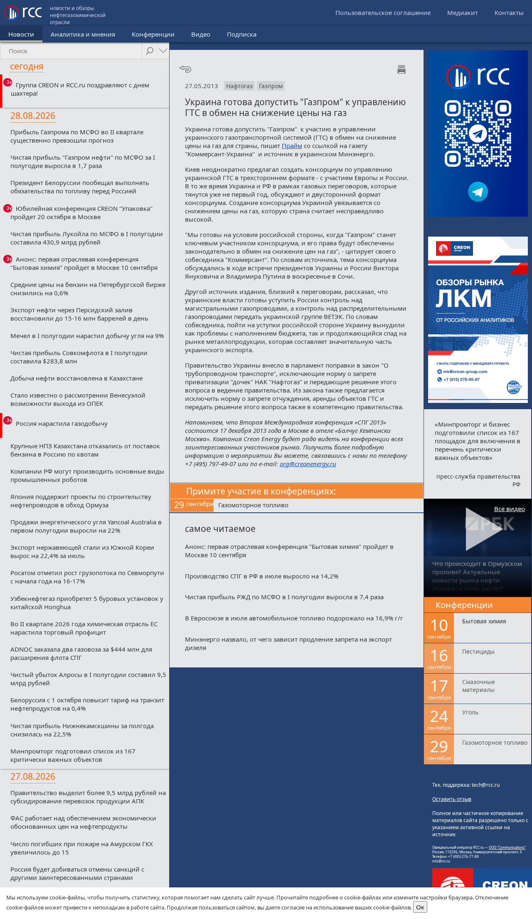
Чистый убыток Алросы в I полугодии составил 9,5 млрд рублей (88, 678)
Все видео (509, 508)
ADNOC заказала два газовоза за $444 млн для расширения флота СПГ (81, 653)
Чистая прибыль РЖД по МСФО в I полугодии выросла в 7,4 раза (284, 597)
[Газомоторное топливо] (318, 505)
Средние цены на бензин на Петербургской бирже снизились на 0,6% (87, 288)
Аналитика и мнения (83, 34)
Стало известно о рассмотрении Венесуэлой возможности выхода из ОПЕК (77, 399)
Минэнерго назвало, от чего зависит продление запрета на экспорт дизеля (288, 643)
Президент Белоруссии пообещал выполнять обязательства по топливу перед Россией (79, 186)
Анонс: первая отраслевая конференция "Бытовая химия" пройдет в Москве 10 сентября (84, 263)
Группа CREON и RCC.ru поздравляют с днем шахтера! (80, 89)
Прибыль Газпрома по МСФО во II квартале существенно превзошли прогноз (76, 136)
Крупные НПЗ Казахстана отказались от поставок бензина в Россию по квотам (85, 450)
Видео (200, 34)
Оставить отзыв (451, 799)
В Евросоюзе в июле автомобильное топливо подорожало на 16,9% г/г (294, 618)
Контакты (509, 12)
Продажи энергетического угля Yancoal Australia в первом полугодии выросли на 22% (86, 526)
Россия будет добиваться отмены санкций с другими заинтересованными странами (77, 873)
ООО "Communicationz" (507, 847)
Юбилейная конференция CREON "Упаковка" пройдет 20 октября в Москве (81, 212)
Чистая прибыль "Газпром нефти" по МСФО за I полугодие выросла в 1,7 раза (82, 161)
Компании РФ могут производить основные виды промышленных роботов (87, 475)
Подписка (241, 34)
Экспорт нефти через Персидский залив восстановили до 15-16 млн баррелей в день (79, 314)
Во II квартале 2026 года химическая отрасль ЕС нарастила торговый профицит (84, 628)
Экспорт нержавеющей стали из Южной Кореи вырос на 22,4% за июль (82, 551)
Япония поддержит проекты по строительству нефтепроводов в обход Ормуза (80, 500)
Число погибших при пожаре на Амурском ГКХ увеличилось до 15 (81, 848)
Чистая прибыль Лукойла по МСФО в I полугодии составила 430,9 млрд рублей (86, 238)
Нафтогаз (239, 86)
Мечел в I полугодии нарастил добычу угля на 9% (87, 335)
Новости (21, 34)
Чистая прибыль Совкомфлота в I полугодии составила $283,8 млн (79, 356)
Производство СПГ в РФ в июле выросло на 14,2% (261, 576)
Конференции (153, 34)
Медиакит (462, 12)
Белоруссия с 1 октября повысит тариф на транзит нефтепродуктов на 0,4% (87, 704)
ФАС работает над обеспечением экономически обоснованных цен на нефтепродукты (83, 822)
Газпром (271, 86)
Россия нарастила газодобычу (62, 423)
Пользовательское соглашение (383, 12)
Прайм (292, 145)
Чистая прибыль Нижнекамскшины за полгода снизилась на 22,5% (82, 729)
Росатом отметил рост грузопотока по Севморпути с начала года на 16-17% (87, 576)
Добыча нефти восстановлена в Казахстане (76, 378)
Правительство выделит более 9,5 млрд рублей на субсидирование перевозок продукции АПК (88, 796)
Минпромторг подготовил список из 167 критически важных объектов (72, 755)
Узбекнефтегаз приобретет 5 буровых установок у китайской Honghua (86, 602)
